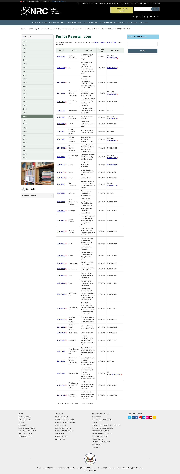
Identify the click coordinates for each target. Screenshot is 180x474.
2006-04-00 (61, 102)
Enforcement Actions (101, 442)
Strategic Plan (61, 417)
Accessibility (117, 468)
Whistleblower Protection (72, 468)
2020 (24, 64)
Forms (94, 422)
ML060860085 (112, 94)
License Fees (60, 425)
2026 (24, 41)
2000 (24, 139)
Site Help (119, 3)
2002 (24, 131)
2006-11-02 (61, 178)
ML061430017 (112, 158)
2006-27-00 (61, 385)
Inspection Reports (100, 436)
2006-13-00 (61, 193)
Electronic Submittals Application (106, 425)
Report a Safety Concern (122, 10)
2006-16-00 (61, 243)
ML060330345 (112, 68)
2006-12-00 (61, 184)
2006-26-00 (61, 373)
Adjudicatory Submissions (102, 428)
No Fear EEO (85, 468)
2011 (24, 97)
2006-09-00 (61, 139)
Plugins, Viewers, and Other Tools (105, 42)
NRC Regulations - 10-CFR (102, 433)
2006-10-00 (61, 157)
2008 (24, 109)
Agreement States (86, 3)
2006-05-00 (61, 110)
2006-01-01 (61, 68)
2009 (24, 105)
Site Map (109, 468)
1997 (24, 150)
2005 (24, 120)
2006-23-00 (61, 340)
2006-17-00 (61, 255)
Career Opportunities (64, 431)
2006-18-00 (61, 263)
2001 (24, 135)
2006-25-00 (61, 361)
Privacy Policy (127, 468)
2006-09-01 (61, 148)
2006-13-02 (61, 211)
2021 (24, 60)
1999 (24, 143)
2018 (24, 71)
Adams (21, 422)
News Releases (25, 417)
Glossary (96, 447)
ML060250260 (112, 58)
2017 (24, 75)
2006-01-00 (61, 57)
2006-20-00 (61, 294)
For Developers (25, 436)
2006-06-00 (61, 117)
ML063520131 (116, 374)
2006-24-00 (61, 351)
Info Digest (96, 417)
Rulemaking (96, 445)
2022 (24, 56)
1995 (24, 158)
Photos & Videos (25, 433)
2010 (24, 101)
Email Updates (138, 3)
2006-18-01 (61, 269)
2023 (24, 52)
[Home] (31, 11)
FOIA (60, 468)
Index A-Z (147, 3)
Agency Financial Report (65, 422)
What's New (111, 3)
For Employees (91, 471)
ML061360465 (112, 140)
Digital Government (27, 428)
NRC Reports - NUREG (100, 431)
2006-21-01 (61, 327)
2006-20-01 (61, 308)
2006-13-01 (61, 202)
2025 (24, 45)
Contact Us (128, 3)
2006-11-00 (61, 164)
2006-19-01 (61, 283)
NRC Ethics (59, 433)
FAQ (77, 3)
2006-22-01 (61, 332)
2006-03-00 (61, 93)
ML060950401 (112, 118)
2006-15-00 (61, 231)
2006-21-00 (61, 319)
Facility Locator (100, 3)
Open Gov (22, 425)
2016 (24, 79)
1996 (24, 154)
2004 (24, 124)
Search (155, 9)
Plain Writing (97, 439)
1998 (24, 146)
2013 (24, 90)
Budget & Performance (64, 420)
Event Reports (25, 420)
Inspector (97, 468)
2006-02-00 (61, 82)
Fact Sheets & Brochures (102, 420)
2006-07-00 (61, 124)
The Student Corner (27, 431)
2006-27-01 (61, 395)
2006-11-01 (61, 172)
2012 (24, 94)
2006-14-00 (61, 220)
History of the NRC (63, 428)
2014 (24, 86)
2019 (24, 67)
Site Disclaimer (138, 468)
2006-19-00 (61, 275)
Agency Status (61, 436)
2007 (24, 113)
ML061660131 (112, 185)
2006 (24, 116)
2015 (24, 82)
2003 (24, 128)
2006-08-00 (61, 131)
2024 (24, 49)
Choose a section (29, 195)
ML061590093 (112, 164)
